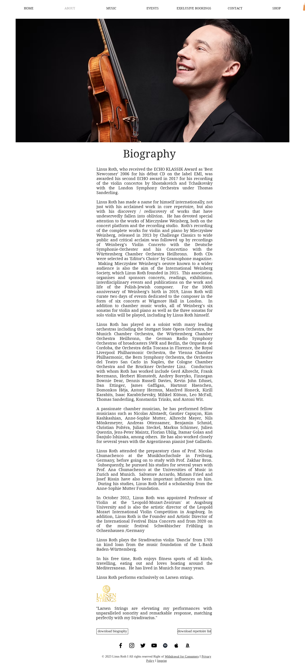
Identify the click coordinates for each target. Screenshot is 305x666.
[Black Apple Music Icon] (176, 645)
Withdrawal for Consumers (182, 656)
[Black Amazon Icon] (187, 645)
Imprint (162, 660)
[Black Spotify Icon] (165, 645)
